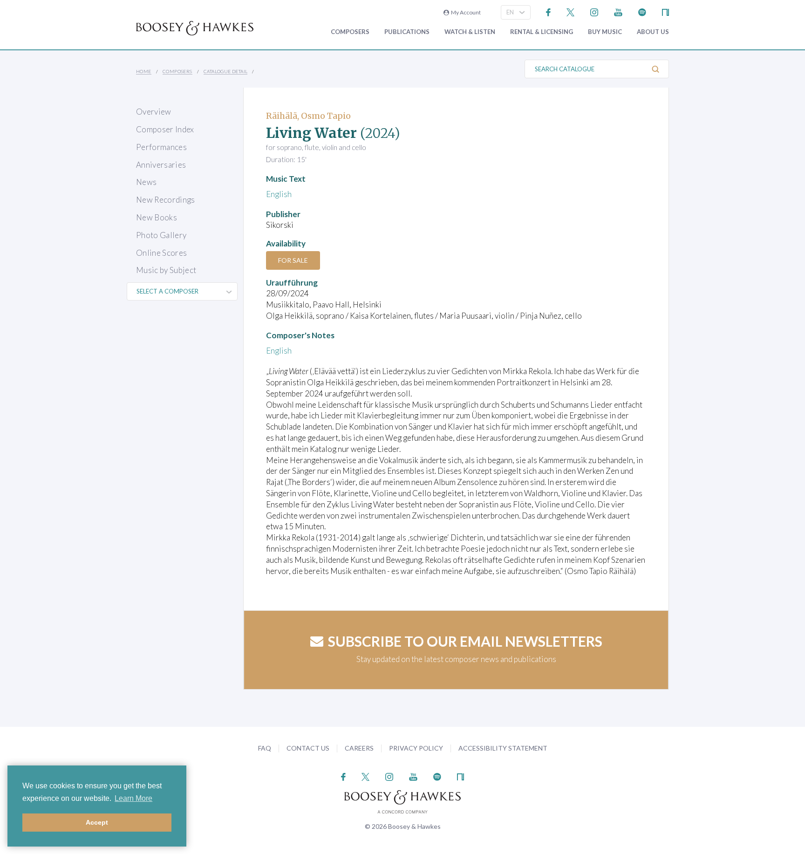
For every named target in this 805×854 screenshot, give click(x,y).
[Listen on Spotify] (642, 11)
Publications (407, 31)
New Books (156, 217)
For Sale (293, 260)
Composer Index (165, 129)
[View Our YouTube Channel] (618, 11)
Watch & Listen (469, 31)
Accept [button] (97, 822)
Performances (161, 147)
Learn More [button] (133, 798)
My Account (465, 12)
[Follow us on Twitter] (570, 11)
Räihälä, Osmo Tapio (308, 115)
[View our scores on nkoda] (665, 11)
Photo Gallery (161, 235)
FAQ (264, 748)
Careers (359, 748)
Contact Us (308, 748)
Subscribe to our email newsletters (465, 641)
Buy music (605, 31)
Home (143, 71)
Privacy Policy (416, 748)
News (146, 182)
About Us (653, 31)
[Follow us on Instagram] (594, 11)
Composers (350, 31)
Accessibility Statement (502, 748)
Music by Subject (166, 270)
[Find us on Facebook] (548, 11)
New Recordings (165, 200)
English (279, 194)
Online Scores (161, 253)
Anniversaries (161, 165)
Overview (153, 111)
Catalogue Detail (225, 71)
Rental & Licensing (541, 31)
